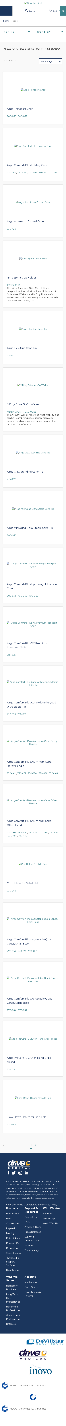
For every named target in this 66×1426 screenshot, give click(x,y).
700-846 (22, 595)
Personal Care (13, 1243)
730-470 (32, 773)
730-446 (32, 832)
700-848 (33, 595)
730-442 (22, 835)
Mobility (10, 1233)
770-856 (32, 951)
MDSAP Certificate (20, 1385)
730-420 (11, 228)
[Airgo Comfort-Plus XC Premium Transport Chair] (33, 624)
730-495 (11, 172)
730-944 (11, 890)
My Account (31, 1282)
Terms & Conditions (26, 1204)
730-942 (11, 1124)
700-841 (11, 595)
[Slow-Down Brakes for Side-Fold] (33, 1098)
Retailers (11, 1324)
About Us (48, 1213)
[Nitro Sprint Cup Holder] (33, 258)
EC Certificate (38, 1385)
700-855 (22, 116)
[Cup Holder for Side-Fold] (33, 864)
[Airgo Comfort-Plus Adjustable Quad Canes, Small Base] (33, 920)
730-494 (21, 172)
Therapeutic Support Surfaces (12, 1262)
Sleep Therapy (13, 1253)
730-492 (32, 172)
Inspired (10, 1228)
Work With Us (50, 1223)
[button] (50, 61)
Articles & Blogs (33, 1227)
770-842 (22, 1010)
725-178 (11, 1069)
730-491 (43, 172)
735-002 (11, 479)
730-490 (53, 172)
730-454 (12, 835)
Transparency (32, 1250)
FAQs (27, 1222)
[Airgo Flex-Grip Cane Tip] (33, 329)
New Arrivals (12, 1270)
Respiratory (12, 1248)
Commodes (12, 1223)
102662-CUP (13, 285)
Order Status (31, 1287)
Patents (29, 1245)
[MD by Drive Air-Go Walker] (33, 385)
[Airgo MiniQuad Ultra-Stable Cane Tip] (33, 509)
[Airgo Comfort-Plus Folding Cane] (33, 146)
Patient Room (13, 1238)
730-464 (53, 773)
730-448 (22, 832)
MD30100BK (14, 411)
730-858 (22, 714)
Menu (6, 11)
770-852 (22, 951)
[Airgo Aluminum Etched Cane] (33, 202)
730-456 (43, 832)
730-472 (21, 773)
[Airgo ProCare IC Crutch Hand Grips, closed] (33, 1039)
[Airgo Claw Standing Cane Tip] (33, 453)
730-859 (11, 714)
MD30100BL (29, 411)
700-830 (11, 655)
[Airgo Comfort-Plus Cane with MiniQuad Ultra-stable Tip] (33, 683)
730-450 (11, 832)
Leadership (49, 1218)
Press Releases (33, 1232)
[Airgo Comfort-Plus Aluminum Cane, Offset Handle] (33, 802)
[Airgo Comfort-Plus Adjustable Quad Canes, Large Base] (33, 980)
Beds (9, 1218)
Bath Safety (12, 1213)
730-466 (43, 773)
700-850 (11, 116)
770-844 (11, 1010)
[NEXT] (62, 1145)
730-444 (53, 832)
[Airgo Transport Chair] (33, 90)
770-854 (11, 951)
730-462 (11, 773)
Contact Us (31, 1217)
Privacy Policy (49, 1204)
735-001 (11, 355)
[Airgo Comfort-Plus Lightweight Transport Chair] (33, 565)
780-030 (11, 535)
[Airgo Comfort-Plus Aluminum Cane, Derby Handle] (33, 743)
